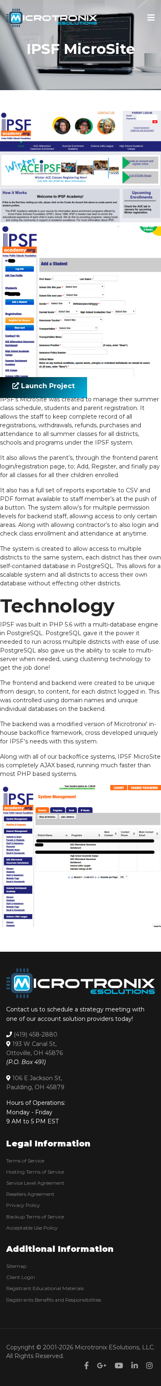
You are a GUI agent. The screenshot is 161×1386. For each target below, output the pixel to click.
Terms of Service (25, 1161)
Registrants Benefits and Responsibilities (53, 1300)
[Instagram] (149, 1365)
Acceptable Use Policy (32, 1228)
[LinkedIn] (134, 1365)
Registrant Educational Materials (45, 1288)
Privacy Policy (23, 1205)
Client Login (20, 1277)
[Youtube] (119, 1365)
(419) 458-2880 (35, 1034)
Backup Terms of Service (35, 1217)
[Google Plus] (102, 1365)
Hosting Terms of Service (35, 1172)
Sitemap (16, 1266)
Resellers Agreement (30, 1194)
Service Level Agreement (35, 1183)
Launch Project (47, 386)
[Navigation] (151, 17)
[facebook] (86, 1365)
